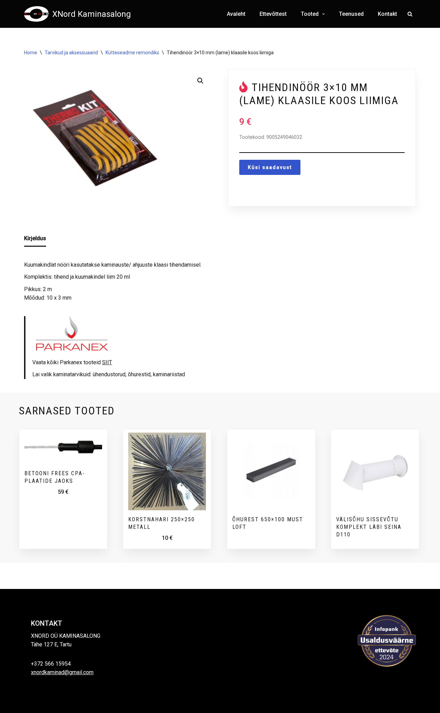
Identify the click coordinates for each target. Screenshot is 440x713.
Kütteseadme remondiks (132, 52)
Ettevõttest (273, 14)
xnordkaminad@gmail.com (62, 672)
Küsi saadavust (270, 167)
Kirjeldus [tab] (35, 238)
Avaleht (236, 14)
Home (30, 52)
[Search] (409, 13)
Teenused (351, 14)
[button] (322, 14)
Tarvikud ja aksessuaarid (71, 52)
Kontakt (387, 14)
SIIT (107, 362)
